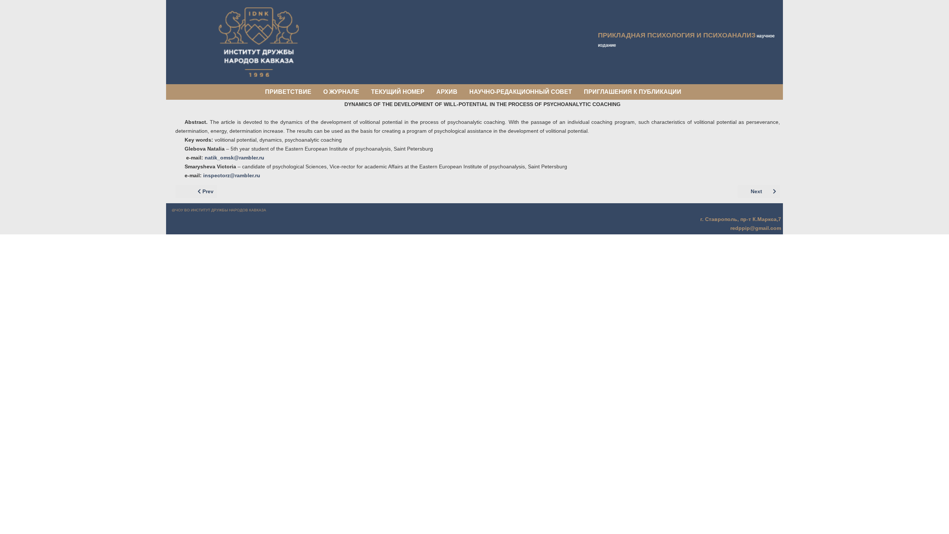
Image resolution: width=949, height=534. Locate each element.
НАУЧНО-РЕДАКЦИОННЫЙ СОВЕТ (520, 92)
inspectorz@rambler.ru (231, 175)
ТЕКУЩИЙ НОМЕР (397, 92)
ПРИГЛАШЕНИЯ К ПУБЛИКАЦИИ (632, 92)
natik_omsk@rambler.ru (234, 158)
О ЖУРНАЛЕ (341, 92)
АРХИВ (446, 92)
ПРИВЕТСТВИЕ (288, 92)
